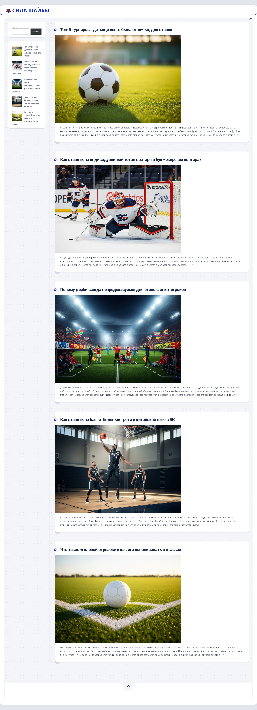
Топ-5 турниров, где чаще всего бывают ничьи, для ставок (116, 29)
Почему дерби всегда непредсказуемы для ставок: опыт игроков (123, 289)
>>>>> (240, 135)
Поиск (15, 27)
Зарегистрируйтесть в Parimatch (170, 127)
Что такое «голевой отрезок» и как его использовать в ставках (120, 549)
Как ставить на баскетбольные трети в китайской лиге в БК (117, 419)
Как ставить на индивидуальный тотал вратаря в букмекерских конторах (130, 159)
